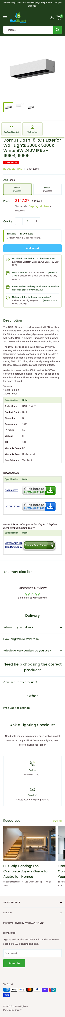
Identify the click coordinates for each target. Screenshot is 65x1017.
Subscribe (14, 963)
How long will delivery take (21, 639)
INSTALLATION (12, 506)
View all (57, 821)
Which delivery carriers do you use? (27, 650)
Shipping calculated (39, 206)
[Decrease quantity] (18, 221)
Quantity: (8, 221)
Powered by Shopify (12, 1010)
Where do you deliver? (18, 627)
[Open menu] (5, 17)
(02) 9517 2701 (50, 300)
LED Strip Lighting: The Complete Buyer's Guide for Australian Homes (26, 871)
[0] (59, 18)
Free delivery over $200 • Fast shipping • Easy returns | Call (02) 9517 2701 (33, 4)
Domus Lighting (12, 169)
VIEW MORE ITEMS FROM (19, 543)
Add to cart (32, 248)
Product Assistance (16, 708)
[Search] (57, 30)
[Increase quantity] (36, 221)
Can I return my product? (20, 682)
